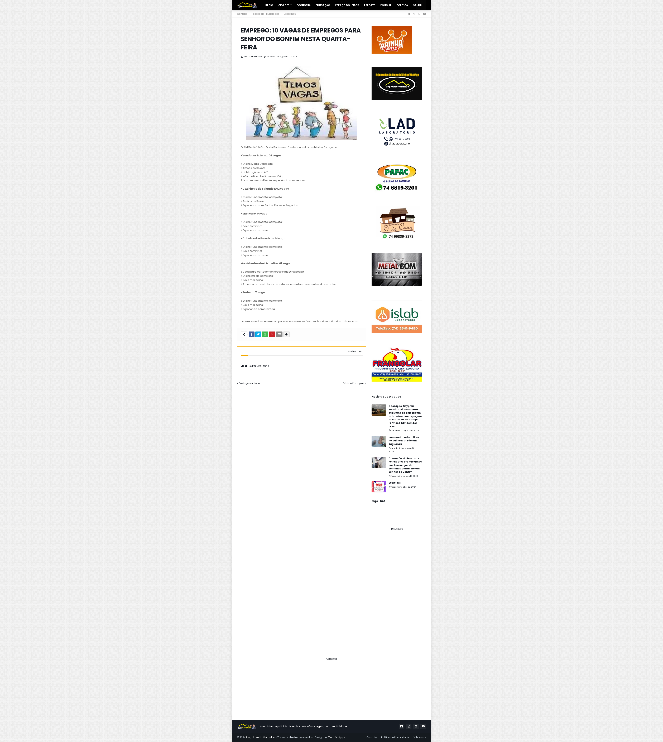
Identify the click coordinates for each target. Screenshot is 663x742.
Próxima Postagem (353, 383)
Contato (242, 14)
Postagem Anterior (250, 383)
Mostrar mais (355, 351)
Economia (304, 5)
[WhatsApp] (265, 334)
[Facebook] (251, 334)
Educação (323, 5)
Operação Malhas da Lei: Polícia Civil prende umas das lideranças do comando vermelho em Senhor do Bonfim (405, 465)
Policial (385, 5)
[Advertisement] (397, 585)
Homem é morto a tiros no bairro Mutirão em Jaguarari (403, 441)
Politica (402, 5)
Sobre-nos (419, 737)
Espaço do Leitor (347, 5)
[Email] (279, 334)
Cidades (283, 5)
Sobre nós (290, 14)
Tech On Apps (336, 737)
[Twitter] (258, 334)
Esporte (369, 5)
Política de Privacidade (266, 14)
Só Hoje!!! (394, 482)
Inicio (269, 5)
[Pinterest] (272, 334)
